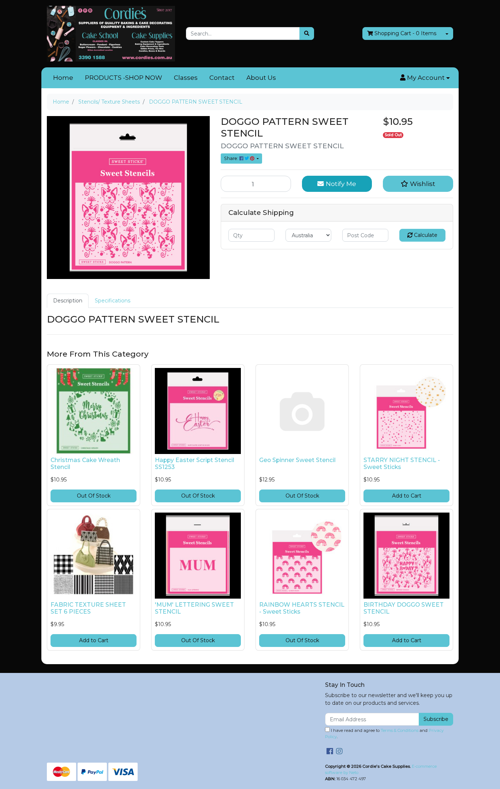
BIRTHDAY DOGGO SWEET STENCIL (403, 608)
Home (63, 77)
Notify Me (340, 183)
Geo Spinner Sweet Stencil (297, 460)
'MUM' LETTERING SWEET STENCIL (194, 608)
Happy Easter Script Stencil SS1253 (194, 463)
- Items (405, 33)
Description (67, 300)
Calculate (425, 235)
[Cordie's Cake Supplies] (111, 33)
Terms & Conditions (399, 730)
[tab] (68, 301)
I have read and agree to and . (384, 733)
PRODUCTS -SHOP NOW (123, 77)
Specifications (112, 300)
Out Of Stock (94, 495)
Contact (222, 77)
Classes (186, 77)
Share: (231, 158)
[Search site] (306, 33)
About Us (261, 77)
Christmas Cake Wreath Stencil (85, 463)
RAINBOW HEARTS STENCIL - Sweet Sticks (301, 608)
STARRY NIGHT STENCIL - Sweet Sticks (401, 463)
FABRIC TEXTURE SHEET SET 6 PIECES (88, 608)
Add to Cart (406, 495)
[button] (425, 78)
